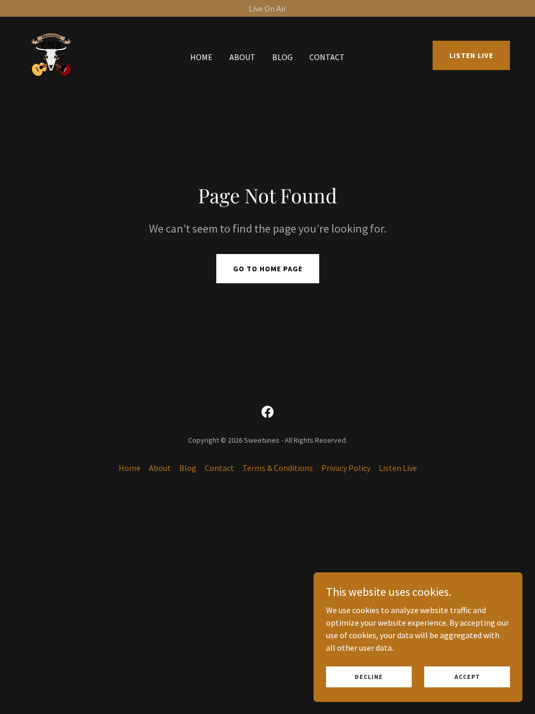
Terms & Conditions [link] (277, 468)
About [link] (242, 57)
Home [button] (130, 468)
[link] (51, 54)
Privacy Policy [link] (345, 468)
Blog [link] (282, 57)
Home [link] (201, 57)
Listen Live (471, 55)
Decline (369, 677)
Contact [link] (327, 57)
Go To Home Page (268, 268)
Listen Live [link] (398, 468)
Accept (467, 677)
